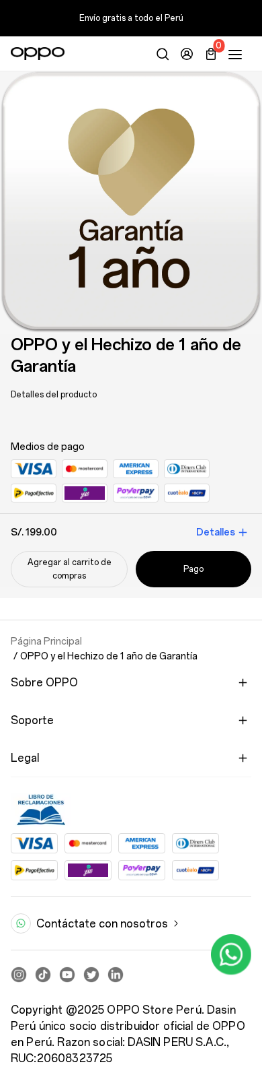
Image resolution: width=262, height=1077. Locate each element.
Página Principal (46, 641)
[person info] (187, 54)
